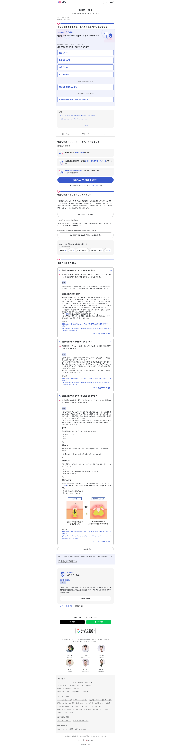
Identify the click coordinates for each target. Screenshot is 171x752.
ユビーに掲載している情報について (67, 562)
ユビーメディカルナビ (64, 721)
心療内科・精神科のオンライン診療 (100, 700)
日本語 (81, 740)
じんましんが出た (65, 60)
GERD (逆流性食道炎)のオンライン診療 (70, 709)
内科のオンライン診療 (80, 700)
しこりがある (64, 74)
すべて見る (94, 641)
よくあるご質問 (85, 736)
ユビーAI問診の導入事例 (80, 721)
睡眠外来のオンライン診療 (65, 703)
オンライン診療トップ (64, 700)
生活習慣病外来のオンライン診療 (68, 706)
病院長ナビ (61, 729)
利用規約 (59, 44)
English (89, 740)
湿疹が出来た (64, 67)
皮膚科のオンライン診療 (102, 703)
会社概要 (73, 682)
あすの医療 (69, 729)
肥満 (67, 314)
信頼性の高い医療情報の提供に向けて (68, 560)
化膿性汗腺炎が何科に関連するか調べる (73, 100)
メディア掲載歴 (86, 685)
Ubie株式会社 (86, 744)
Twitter (103, 736)
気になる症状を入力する (68, 87)
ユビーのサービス (63, 682)
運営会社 (68, 736)
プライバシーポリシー (70, 44)
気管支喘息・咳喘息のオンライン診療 (96, 709)
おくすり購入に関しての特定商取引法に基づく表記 (73, 692)
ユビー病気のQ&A (80, 729)
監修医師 (80, 682)
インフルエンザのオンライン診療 (91, 706)
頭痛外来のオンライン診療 (84, 703)
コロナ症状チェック (94, 185)
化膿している (64, 53)
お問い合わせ (95, 736)
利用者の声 (88, 682)
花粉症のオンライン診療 (65, 712)
